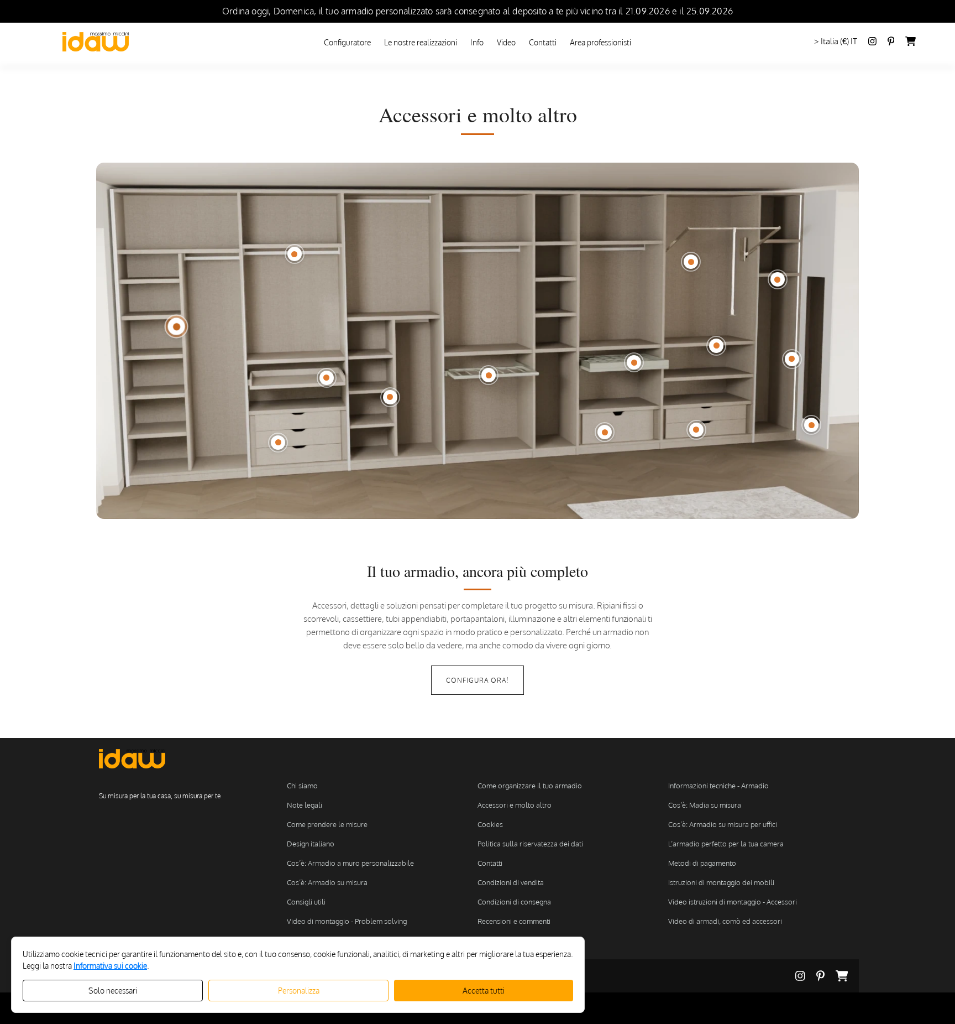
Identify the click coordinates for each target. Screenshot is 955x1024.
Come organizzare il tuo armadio (530, 785)
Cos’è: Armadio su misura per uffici (722, 824)
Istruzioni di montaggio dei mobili (721, 882)
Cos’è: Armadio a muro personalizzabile (350, 863)
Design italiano (310, 843)
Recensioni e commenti (514, 921)
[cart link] (910, 42)
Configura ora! (477, 680)
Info (477, 42)
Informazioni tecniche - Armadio (718, 785)
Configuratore (347, 42)
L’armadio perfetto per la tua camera (726, 843)
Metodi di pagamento (702, 863)
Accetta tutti (484, 990)
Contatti (543, 42)
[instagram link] (872, 42)
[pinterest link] (826, 976)
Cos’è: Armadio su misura (327, 882)
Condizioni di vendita (511, 882)
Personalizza (298, 990)
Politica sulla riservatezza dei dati (530, 843)
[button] (176, 326)
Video (506, 42)
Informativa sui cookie (110, 965)
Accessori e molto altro (515, 805)
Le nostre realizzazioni (420, 42)
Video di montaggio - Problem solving (347, 921)
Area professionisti (600, 42)
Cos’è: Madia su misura (704, 805)
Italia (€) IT (839, 41)
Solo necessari (112, 990)
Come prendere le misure (327, 824)
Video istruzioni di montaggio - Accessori (732, 901)
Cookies (490, 824)
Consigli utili (306, 901)
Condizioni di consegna (514, 901)
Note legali (304, 805)
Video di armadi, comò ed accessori (725, 921)
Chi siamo (302, 785)
